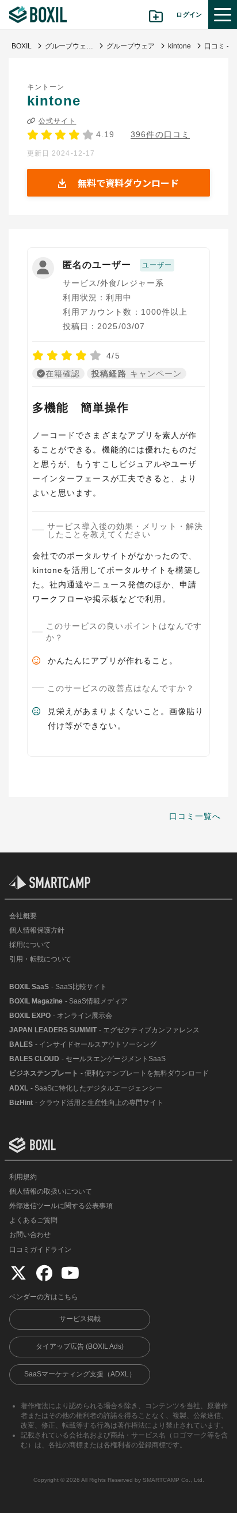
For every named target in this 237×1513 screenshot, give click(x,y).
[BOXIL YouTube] (70, 1273)
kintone (54, 100)
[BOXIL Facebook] (44, 1273)
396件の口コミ (160, 134)
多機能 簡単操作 (80, 407)
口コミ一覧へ (195, 816)
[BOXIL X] (18, 1273)
